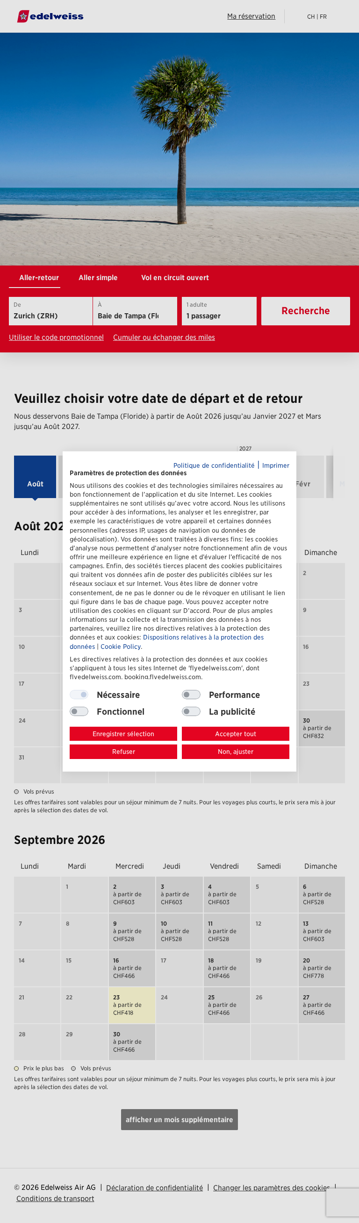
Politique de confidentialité (214, 465)
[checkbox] (191, 694)
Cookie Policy (121, 646)
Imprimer (275, 465)
